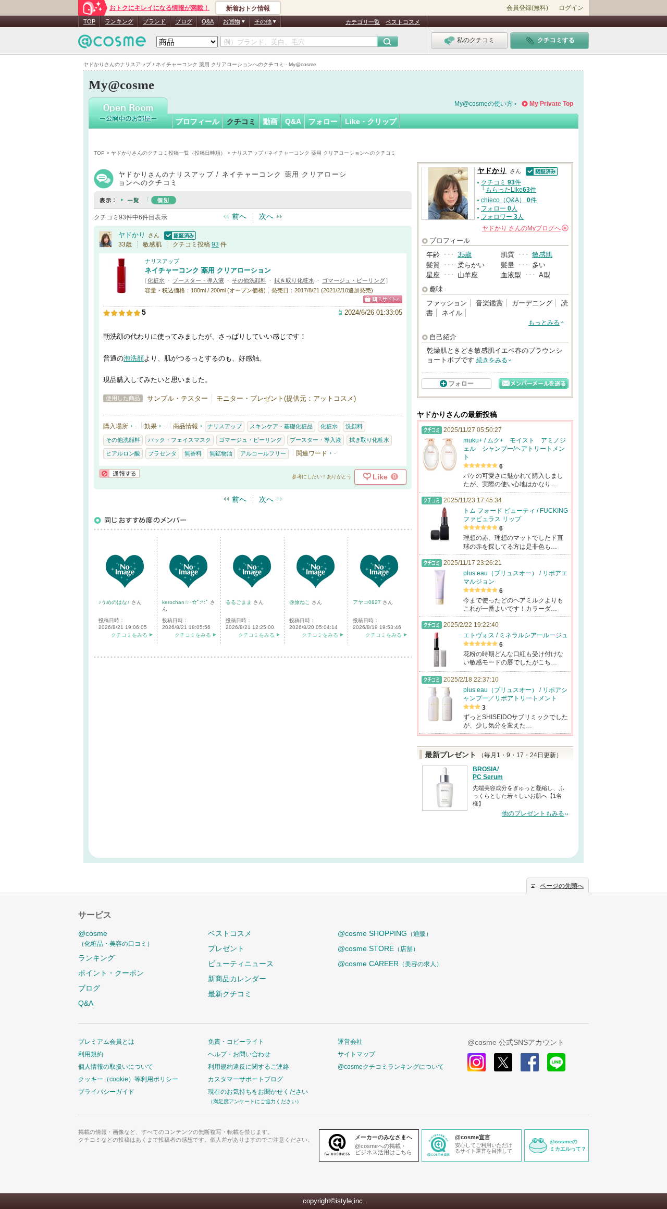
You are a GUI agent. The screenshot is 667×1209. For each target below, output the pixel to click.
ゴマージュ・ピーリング (353, 280)
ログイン (571, 7)
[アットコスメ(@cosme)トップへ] (112, 44)
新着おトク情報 (248, 8)
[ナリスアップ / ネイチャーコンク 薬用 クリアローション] (121, 289)
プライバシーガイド (106, 1091)
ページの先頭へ (562, 886)
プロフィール (197, 121)
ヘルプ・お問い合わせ (239, 1054)
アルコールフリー (263, 453)
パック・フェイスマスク (179, 440)
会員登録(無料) (527, 7)
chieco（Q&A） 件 (509, 200)
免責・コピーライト (236, 1041)
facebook (530, 1062)
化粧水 (156, 280)
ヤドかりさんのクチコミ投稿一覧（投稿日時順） (168, 153)
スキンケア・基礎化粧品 (281, 426)
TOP (89, 21)
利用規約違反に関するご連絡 (248, 1066)
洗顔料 (354, 426)
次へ (266, 216)
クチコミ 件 (501, 182)
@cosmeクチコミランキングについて (391, 1066)
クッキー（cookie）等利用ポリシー (128, 1079)
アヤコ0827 (367, 602)
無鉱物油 (220, 453)
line (556, 1062)
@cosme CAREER (390, 963)
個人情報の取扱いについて (115, 1066)
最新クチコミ (230, 994)
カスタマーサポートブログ (245, 1079)
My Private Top (551, 103)
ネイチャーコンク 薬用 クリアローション (208, 270)
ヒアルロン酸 (123, 453)
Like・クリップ (371, 121)
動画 (270, 121)
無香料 (193, 453)
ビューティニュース (241, 963)
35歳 (465, 254)
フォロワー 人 (502, 216)
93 (215, 244)
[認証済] (179, 235)
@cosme (115, 938)
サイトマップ (356, 1054)
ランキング (119, 21)
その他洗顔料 (249, 280)
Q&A (208, 21)
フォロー (323, 121)
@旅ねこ (300, 602)
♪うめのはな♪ (114, 602)
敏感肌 (542, 254)
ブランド (154, 21)
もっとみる (544, 322)
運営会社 (350, 1041)
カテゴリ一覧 (362, 22)
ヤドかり (131, 235)
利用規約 (90, 1054)
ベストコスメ (403, 22)
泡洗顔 (133, 358)
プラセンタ (162, 453)
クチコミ (241, 121)
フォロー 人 (499, 208)
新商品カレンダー (237, 978)
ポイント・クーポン (111, 973)
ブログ (183, 21)
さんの (524, 228)
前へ (239, 216)
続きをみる (492, 360)
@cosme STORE (378, 948)
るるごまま (239, 602)
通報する (119, 473)
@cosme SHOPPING (385, 933)
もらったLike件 (511, 189)
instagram (476, 1062)
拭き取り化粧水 (294, 280)
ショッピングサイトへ (382, 299)
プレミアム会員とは (106, 1041)
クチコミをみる (129, 635)
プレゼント (226, 948)
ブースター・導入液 (198, 280)
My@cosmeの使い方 (483, 103)
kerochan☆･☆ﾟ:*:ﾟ (186, 602)
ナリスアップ (162, 261)
